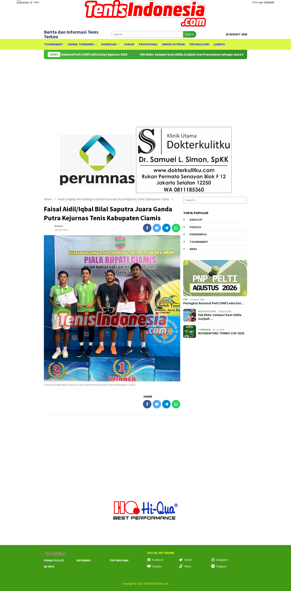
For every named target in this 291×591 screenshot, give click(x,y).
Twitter (188, 560)
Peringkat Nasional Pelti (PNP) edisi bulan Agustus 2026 (73, 54)
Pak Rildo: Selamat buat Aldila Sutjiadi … (219, 317)
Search (189, 34)
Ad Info (49, 566)
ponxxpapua (198, 234)
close (36, 2)
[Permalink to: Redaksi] (48, 227)
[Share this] (147, 228)
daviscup (196, 220)
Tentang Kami (118, 560)
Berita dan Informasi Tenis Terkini (71, 34)
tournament (199, 242)
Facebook (157, 560)
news (193, 249)
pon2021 (195, 227)
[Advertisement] (112, 448)
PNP (185, 299)
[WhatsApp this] (176, 228)
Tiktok (187, 566)
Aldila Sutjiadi (207, 311)
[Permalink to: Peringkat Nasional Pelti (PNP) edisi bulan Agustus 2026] (215, 278)
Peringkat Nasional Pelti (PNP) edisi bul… (213, 303)
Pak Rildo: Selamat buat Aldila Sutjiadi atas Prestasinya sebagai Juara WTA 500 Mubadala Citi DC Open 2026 (204, 54)
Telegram (221, 566)
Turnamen (204, 329)
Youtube (156, 566)
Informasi (83, 560)
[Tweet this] (157, 228)
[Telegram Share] (166, 228)
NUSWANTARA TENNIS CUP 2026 (221, 333)
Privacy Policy (54, 560)
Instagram (222, 560)
